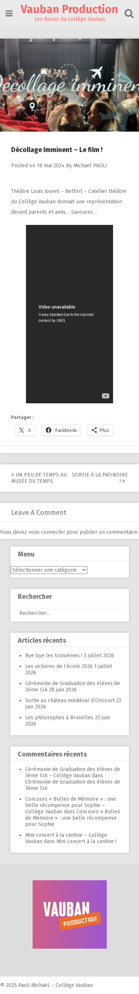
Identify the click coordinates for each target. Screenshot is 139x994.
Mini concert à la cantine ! (86, 841)
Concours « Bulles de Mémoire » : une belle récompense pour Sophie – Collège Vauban (70, 805)
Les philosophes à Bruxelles (59, 717)
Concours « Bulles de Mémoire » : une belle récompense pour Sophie (72, 818)
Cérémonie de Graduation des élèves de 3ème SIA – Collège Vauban (72, 772)
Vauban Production (69, 9)
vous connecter (47, 532)
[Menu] (9, 13)
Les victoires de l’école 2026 (59, 666)
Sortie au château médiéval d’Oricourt (70, 700)
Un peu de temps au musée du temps (39, 478)
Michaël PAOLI (90, 165)
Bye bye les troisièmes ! (53, 655)
